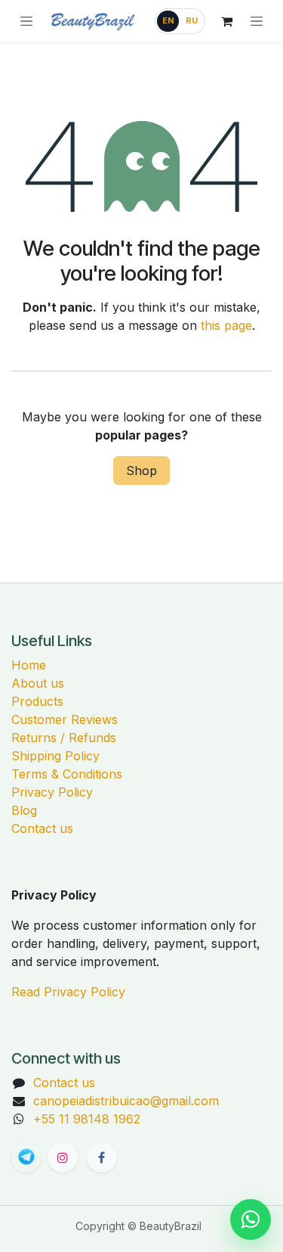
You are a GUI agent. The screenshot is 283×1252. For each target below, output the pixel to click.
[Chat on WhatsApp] (250, 1219)
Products (37, 701)
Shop (141, 470)
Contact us (42, 828)
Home (28, 665)
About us (37, 683)
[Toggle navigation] (256, 21)
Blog (24, 810)
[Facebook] (102, 1157)
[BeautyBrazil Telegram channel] (26, 1157)
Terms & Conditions (66, 773)
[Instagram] (63, 1157)
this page (226, 325)
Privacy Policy (52, 792)
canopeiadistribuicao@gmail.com (126, 1100)
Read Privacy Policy (68, 991)
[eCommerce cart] (226, 21)
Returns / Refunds (63, 737)
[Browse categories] (26, 21)
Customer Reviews (64, 719)
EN (168, 20)
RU (192, 20)
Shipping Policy (55, 755)
